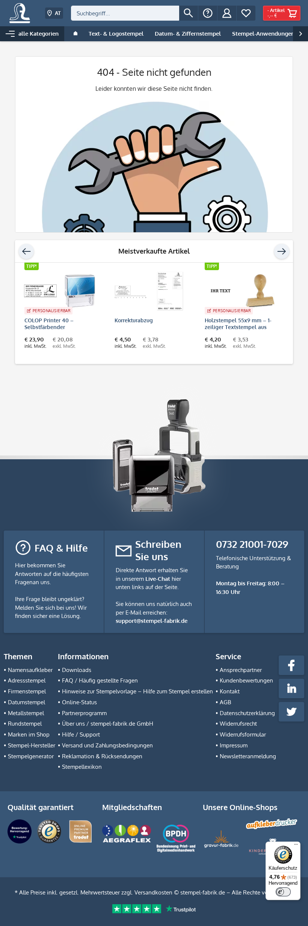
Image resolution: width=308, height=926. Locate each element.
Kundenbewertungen (246, 680)
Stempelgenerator (31, 756)
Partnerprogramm (84, 713)
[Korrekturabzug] (150, 290)
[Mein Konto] (226, 13)
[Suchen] (188, 13)
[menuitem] (134, 13)
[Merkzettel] (246, 13)
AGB (225, 702)
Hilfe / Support (81, 734)
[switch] (283, 891)
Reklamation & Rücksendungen (102, 756)
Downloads (76, 669)
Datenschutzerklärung (247, 713)
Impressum (234, 745)
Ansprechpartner (241, 669)
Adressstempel (26, 680)
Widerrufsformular (243, 734)
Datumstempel (26, 702)
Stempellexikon (82, 766)
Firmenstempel (27, 691)
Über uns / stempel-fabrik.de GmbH (107, 723)
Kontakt (230, 691)
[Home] (75, 33)
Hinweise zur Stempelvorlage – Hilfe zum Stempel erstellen (137, 691)
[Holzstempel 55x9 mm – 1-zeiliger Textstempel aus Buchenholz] (240, 290)
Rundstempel (25, 723)
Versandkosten (153, 892)
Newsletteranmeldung (248, 756)
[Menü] (295, 846)
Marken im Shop (29, 734)
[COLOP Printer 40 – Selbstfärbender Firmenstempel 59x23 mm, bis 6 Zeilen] (60, 290)
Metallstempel (26, 713)
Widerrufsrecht (238, 723)
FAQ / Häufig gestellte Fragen (100, 680)
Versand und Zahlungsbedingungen (107, 745)
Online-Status (79, 702)
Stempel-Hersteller (31, 745)
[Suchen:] (125, 13)
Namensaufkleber (30, 669)
